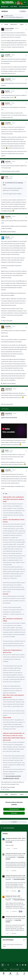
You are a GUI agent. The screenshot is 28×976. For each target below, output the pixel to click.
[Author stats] (26, 29)
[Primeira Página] (2, 24)
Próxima (21, 24)
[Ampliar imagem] (15, 97)
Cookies (22, 969)
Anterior (6, 24)
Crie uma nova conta (14, 809)
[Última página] (25, 24)
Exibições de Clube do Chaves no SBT (15, 853)
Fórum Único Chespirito (19, 879)
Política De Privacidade (14, 969)
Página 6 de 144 (13, 24)
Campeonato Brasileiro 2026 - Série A (16, 838)
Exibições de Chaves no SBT (13, 896)
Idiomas (5, 969)
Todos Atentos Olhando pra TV (16, 17)
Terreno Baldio (9, 842)
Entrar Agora (14, 813)
